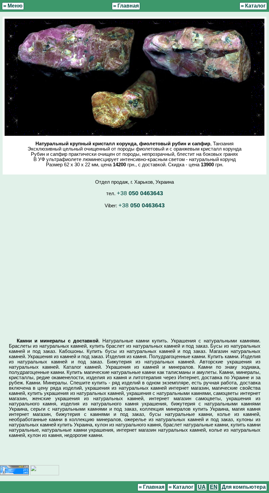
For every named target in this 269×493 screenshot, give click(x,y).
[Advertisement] (134, 270)
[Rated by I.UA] (44, 473)
